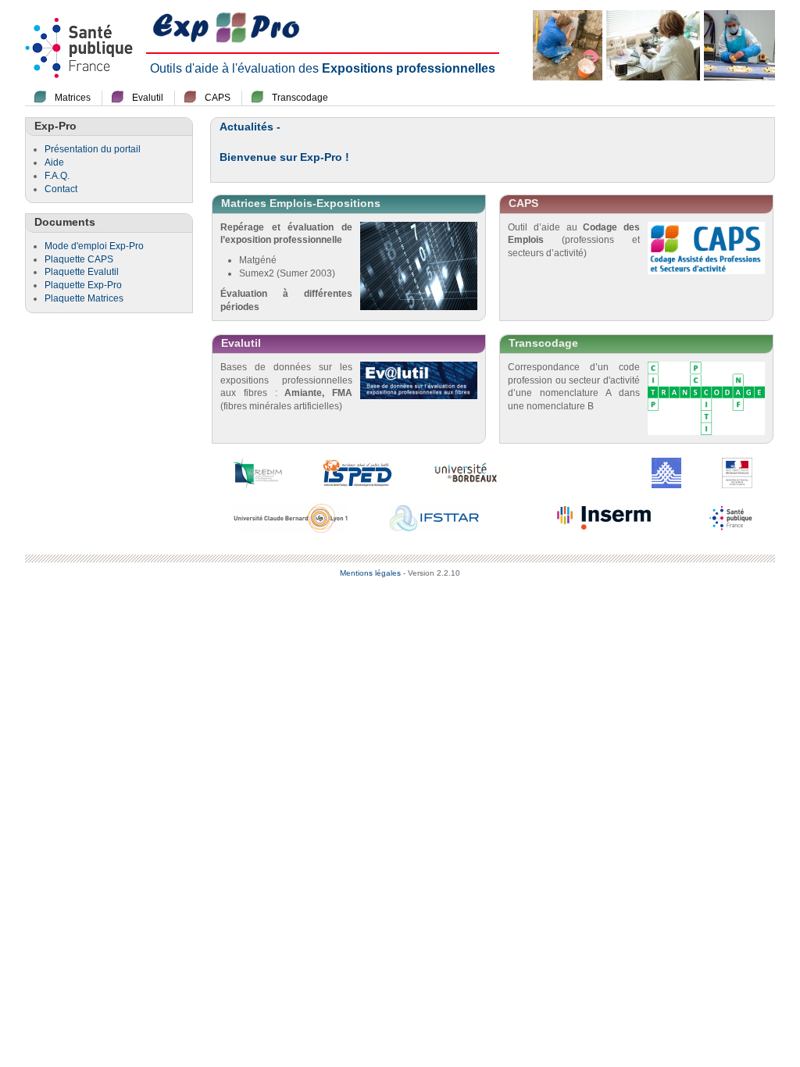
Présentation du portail (93, 149)
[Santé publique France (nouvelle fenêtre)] (731, 517)
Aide (54, 162)
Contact (61, 189)
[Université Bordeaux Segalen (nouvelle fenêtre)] (468, 471)
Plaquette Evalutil (82, 271)
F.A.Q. (57, 175)
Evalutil (147, 97)
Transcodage (300, 97)
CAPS (217, 97)
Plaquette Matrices (84, 298)
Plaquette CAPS (79, 259)
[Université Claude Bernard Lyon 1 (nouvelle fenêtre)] (290, 517)
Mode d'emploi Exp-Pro (94, 246)
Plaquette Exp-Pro (83, 285)
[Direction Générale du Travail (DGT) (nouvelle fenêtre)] (737, 471)
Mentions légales (370, 573)
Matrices (73, 97)
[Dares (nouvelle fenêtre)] (666, 471)
